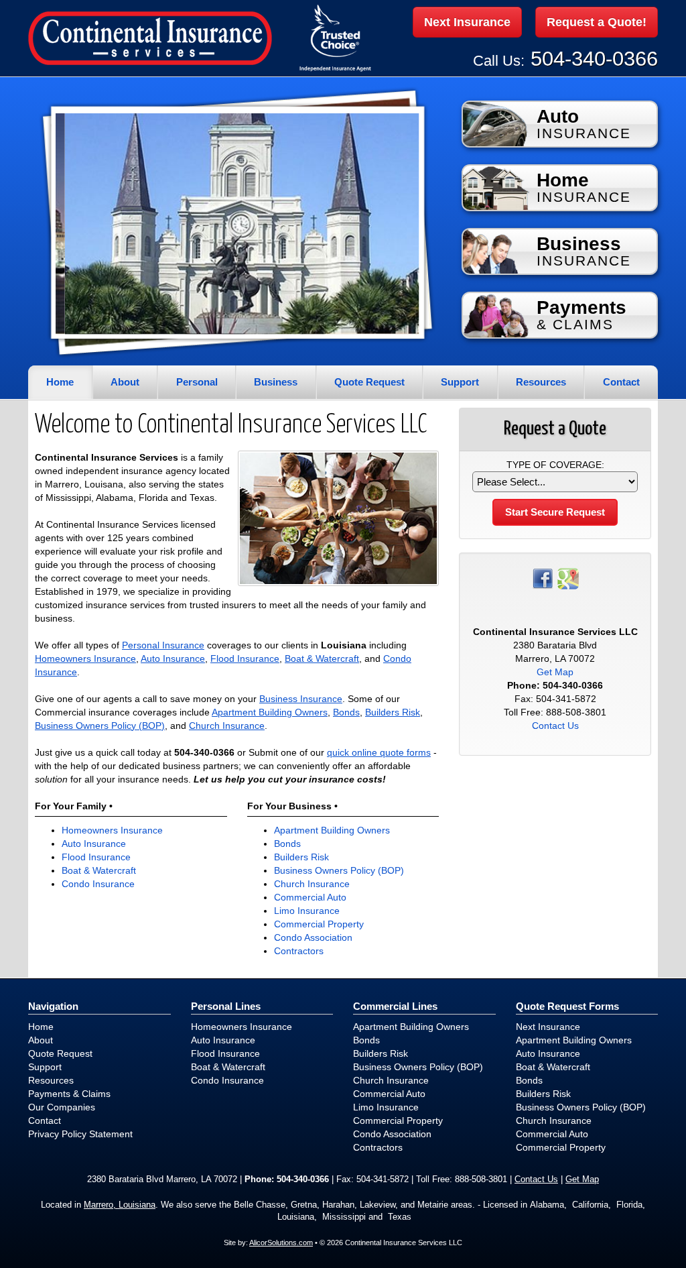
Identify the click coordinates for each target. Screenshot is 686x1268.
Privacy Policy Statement (80, 1134)
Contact (621, 382)
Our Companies (61, 1107)
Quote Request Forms (567, 1006)
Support (45, 1066)
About (125, 382)
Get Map (555, 672)
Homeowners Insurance (85, 658)
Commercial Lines (395, 1006)
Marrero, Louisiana (119, 1205)
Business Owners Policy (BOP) (100, 725)
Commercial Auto (310, 897)
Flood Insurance (244, 658)
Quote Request (60, 1053)
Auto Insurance (173, 658)
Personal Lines (226, 1006)
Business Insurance (300, 698)
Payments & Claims (69, 1093)
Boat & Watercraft (322, 658)
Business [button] (275, 382)
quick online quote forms (379, 752)
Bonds (346, 712)
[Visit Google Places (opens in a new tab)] (568, 577)
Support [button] (460, 382)
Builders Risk (392, 712)
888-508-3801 (576, 712)
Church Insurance (227, 725)
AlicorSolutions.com (281, 1242)
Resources (51, 1080)
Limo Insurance (307, 910)
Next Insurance (467, 22)
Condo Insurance (98, 883)
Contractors (299, 950)
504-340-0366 (594, 58)
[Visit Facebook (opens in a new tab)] (542, 577)
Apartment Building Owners (270, 712)
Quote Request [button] (369, 382)
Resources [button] (541, 382)
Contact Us (555, 725)
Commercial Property (319, 924)
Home (60, 382)
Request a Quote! (596, 22)
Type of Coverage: (555, 464)
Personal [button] (197, 382)
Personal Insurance (163, 645)
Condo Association (313, 937)
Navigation (53, 1006)
